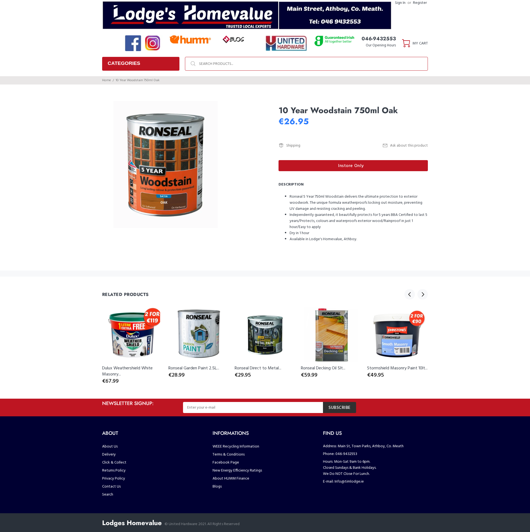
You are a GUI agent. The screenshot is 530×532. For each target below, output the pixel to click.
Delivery (109, 454)
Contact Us (111, 486)
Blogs (217, 486)
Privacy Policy (113, 478)
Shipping (293, 145)
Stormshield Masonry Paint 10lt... (397, 368)
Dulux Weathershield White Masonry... (127, 371)
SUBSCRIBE (339, 407)
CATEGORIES (124, 63)
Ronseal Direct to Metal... (258, 368)
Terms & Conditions (229, 454)
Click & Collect (114, 462)
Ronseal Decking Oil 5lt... (323, 368)
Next (422, 294)
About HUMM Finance (231, 478)
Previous (409, 294)
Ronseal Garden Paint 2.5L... (193, 368)
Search (107, 494)
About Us (110, 446)
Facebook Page (226, 462)
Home (106, 80)
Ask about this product (409, 145)
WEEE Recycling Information (236, 446)
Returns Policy (114, 470)
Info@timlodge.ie (349, 481)
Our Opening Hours (381, 45)
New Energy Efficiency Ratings (237, 470)
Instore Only (351, 166)
